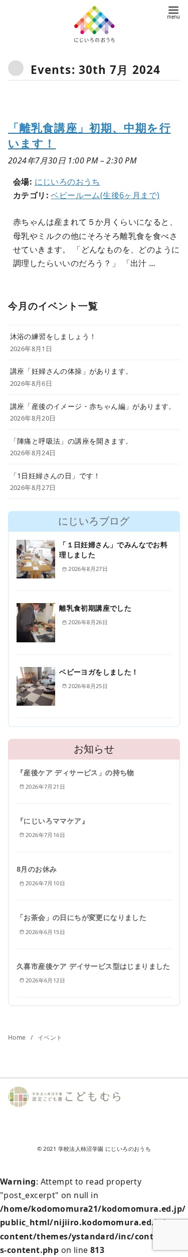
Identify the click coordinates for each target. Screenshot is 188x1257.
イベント (50, 1037)
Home (18, 1037)
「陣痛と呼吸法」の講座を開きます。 (71, 441)
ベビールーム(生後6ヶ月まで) (105, 195)
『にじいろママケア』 (53, 820)
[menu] (173, 12)
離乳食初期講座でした (95, 608)
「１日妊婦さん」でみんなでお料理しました (113, 549)
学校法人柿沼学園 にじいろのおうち (104, 1148)
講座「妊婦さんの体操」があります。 (71, 371)
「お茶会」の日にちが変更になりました (81, 917)
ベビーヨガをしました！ (98, 672)
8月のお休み (37, 869)
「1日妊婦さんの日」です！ (55, 475)
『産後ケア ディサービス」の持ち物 (75, 772)
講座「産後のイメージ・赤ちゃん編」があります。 (93, 406)
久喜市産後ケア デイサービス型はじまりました (93, 966)
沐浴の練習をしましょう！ (53, 336)
